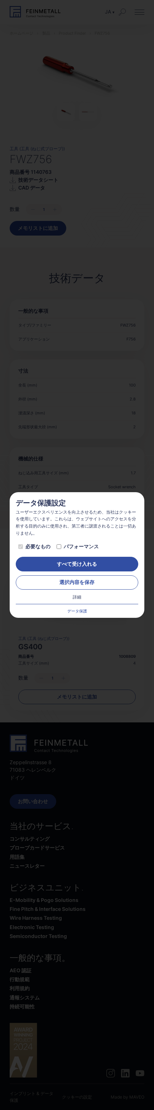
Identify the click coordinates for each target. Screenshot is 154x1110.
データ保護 (77, 611)
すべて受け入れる (77, 564)
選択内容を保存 (77, 582)
